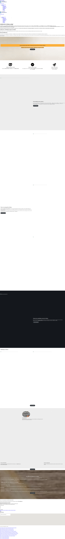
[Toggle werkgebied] (11, 17)
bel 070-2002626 (32, 49)
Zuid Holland (4, 6)
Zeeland (4, 9)
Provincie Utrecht (5, 7)
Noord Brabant (4, 8)
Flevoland (4, 10)
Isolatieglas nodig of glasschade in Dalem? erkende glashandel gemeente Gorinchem (9, 533)
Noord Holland (4, 18)
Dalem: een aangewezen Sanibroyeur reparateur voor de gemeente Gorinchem (8, 534)
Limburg (4, 21)
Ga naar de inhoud (2, 0)
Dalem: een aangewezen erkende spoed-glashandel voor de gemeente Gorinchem (8, 532)
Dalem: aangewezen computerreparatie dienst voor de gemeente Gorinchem (8, 531)
